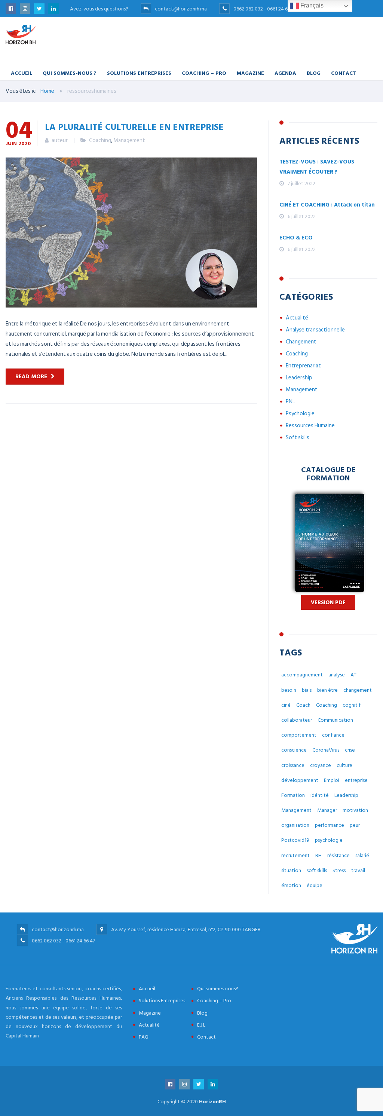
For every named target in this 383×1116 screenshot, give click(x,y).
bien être (327, 690)
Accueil (21, 73)
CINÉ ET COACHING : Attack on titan (327, 205)
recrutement (295, 855)
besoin (288, 690)
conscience (294, 750)
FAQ (143, 1037)
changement (357, 690)
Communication (335, 720)
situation (291, 870)
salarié (362, 855)
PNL (290, 401)
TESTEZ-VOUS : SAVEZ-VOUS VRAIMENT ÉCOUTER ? (316, 167)
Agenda (285, 73)
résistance (338, 855)
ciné (286, 705)
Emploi (331, 780)
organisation (295, 825)
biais (307, 690)
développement (299, 780)
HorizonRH (212, 1101)
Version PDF (328, 602)
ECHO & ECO (296, 237)
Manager (327, 810)
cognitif (352, 705)
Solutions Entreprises (139, 73)
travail (358, 870)
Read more (31, 376)
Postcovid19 (295, 840)
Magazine (250, 73)
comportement (298, 735)
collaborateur (296, 720)
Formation (293, 795)
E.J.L (201, 1025)
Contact (343, 73)
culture (344, 765)
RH (318, 855)
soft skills (317, 870)
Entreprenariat (303, 365)
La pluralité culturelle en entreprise (134, 126)
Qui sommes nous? (217, 988)
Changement (301, 341)
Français (311, 5)
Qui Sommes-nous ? (69, 73)
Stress (339, 870)
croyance (320, 765)
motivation (355, 810)
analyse (336, 674)
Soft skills (297, 437)
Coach (303, 705)
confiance (333, 735)
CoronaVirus (325, 750)
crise (350, 750)
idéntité (319, 795)
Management (129, 140)
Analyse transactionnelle (315, 329)
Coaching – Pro (204, 73)
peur (355, 825)
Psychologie (300, 413)
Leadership (299, 377)
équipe (314, 885)
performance (329, 825)
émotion (291, 885)
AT (353, 674)
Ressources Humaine (310, 425)
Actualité (297, 317)
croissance (292, 765)
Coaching (100, 140)
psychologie (329, 840)
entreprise (356, 780)
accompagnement (302, 674)
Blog (314, 73)
